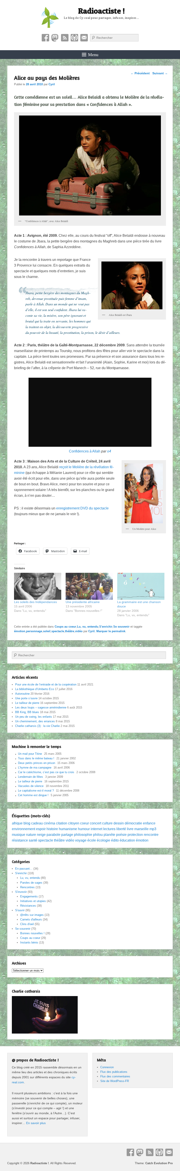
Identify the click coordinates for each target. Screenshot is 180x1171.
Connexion (107, 1067)
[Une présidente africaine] (89, 586)
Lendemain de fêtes (30, 776)
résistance (20, 840)
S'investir (21, 891)
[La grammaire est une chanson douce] (140, 586)
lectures (109, 829)
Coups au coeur (65, 626)
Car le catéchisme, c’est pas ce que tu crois (46, 772)
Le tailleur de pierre (27, 703)
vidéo (79, 631)
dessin (118, 823)
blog (26, 823)
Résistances (28, 905)
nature (31, 834)
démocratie (133, 823)
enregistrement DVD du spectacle (82, 508)
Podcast (74, 37)
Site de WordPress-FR (114, 1081)
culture (107, 823)
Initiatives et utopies (33, 901)
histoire (52, 829)
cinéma (49, 823)
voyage (80, 840)
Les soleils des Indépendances (35, 602)
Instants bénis (29, 942)
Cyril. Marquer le (100, 631)
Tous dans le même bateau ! (36, 758)
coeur (84, 823)
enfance (149, 823)
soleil (46, 631)
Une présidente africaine (83, 602)
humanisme (68, 829)
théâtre (69, 631)
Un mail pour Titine (30, 753)
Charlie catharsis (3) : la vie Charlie (37, 726)
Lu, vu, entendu (87, 626)
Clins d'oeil (27, 924)
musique (18, 834)
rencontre (151, 834)
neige (41, 834)
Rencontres (27, 887)
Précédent (140, 73)
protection (135, 834)
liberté (121, 829)
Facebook (45, 37)
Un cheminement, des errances (35, 721)
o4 (109, 451)
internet (96, 829)
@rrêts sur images (32, 915)
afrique (17, 823)
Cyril (52, 84)
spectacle (57, 631)
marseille (141, 829)
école (91, 840)
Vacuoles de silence (30, 786)
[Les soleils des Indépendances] (37, 586)
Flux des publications (113, 1071)
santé (33, 840)
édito (115, 840)
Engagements (29, 896)
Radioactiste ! (101, 11)
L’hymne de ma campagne (34, 767)
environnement (23, 829)
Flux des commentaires (115, 1076)
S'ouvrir (20, 910)
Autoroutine (22, 693)
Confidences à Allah (84, 451)
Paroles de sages (31, 882)
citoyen (73, 823)
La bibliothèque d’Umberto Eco (34, 689)
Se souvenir (121, 626)
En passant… (23, 868)
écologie (103, 840)
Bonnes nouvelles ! (32, 933)
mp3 (152, 829)
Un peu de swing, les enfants (33, 716)
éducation (127, 840)
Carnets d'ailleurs (31, 919)
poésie (121, 834)
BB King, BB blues (27, 712)
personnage (34, 631)
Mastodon (55, 37)
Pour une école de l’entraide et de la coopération (45, 684)
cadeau (37, 823)
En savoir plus (36, 1123)
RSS (64, 37)
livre (130, 829)
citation (61, 823)
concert (95, 823)
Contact (84, 37)
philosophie (83, 834)
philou (98, 834)
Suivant (160, 73)
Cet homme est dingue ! (33, 795)
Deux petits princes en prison (36, 763)
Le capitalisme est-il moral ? (36, 790)
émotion (19, 631)
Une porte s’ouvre (26, 698)
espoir (41, 829)
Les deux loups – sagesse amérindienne (40, 707)
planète (109, 834)
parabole (53, 834)
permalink (118, 631)
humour (84, 829)
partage (67, 834)
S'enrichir (105, 626)
